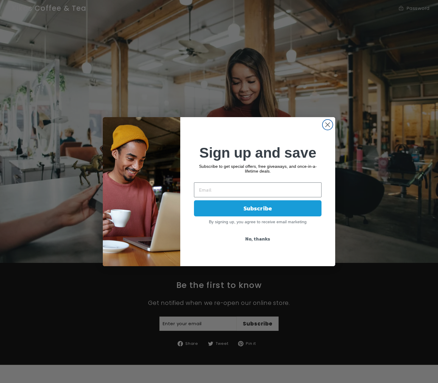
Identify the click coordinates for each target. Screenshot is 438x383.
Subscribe (257, 208)
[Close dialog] (327, 125)
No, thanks (257, 238)
